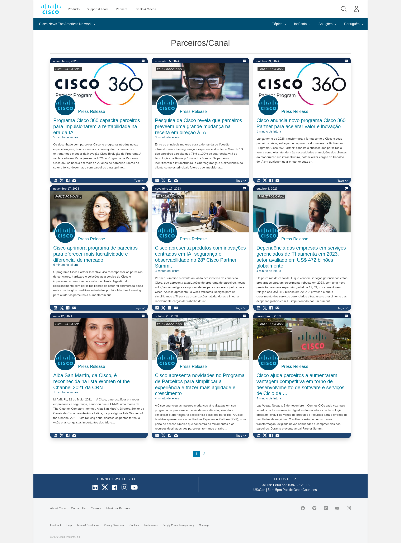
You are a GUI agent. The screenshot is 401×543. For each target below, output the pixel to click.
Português (351, 24)
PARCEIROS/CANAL (68, 69)
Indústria (300, 24)
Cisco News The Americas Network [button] (65, 24)
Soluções (325, 24)
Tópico (277, 24)
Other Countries (305, 490)
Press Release (91, 111)
